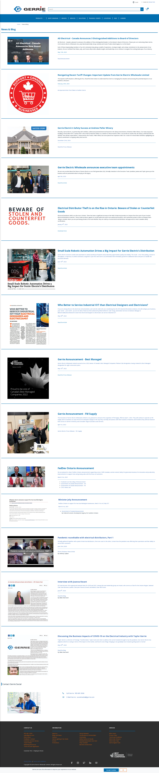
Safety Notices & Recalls (86, 739)
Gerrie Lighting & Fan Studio (60, 739)
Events (54, 741)
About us (54, 733)
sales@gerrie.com (29, 735)
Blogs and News (57, 735)
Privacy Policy (113, 735)
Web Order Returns (115, 739)
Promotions (55, 742)
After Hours (112, 733)
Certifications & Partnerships (88, 735)
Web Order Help (114, 741)
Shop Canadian (84, 742)
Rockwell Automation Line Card (88, 741)
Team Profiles (28, 742)
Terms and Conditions (115, 737)
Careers (54, 737)
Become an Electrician (86, 744)
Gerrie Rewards (84, 733)
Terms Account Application (31, 746)
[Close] (123, 770)
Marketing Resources (30, 744)
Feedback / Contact (29, 739)
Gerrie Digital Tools (114, 742)
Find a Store (27, 737)
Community (83, 737)
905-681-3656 (28, 733)
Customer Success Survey (31, 741)
